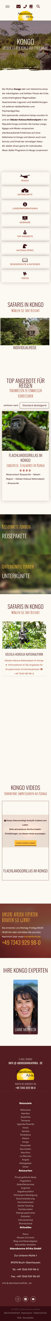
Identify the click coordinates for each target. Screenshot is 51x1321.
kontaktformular (32, 936)
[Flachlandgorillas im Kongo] (25, 430)
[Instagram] (18, 1299)
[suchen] (38, 6)
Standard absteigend (34, 405)
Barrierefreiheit (12, 1313)
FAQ (19, 1317)
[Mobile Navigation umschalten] (7, 6)
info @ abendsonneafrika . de (17, 1283)
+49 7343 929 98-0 (21, 942)
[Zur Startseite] (25, 15)
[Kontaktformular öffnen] (18, 6)
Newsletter (28, 1317)
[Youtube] (33, 1299)
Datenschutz (40, 1313)
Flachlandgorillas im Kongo (25, 458)
